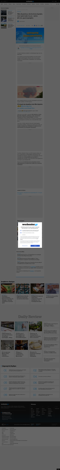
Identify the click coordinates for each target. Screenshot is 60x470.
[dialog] (30, 235)
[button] (30, 234)
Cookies (58, 469)
